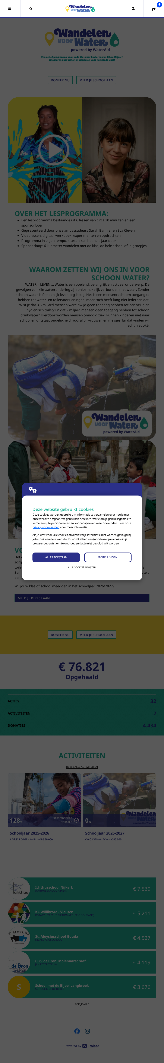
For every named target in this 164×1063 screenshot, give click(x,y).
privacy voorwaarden (45, 527)
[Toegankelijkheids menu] (159, 4)
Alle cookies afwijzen (82, 567)
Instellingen (107, 557)
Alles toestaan (56, 557)
